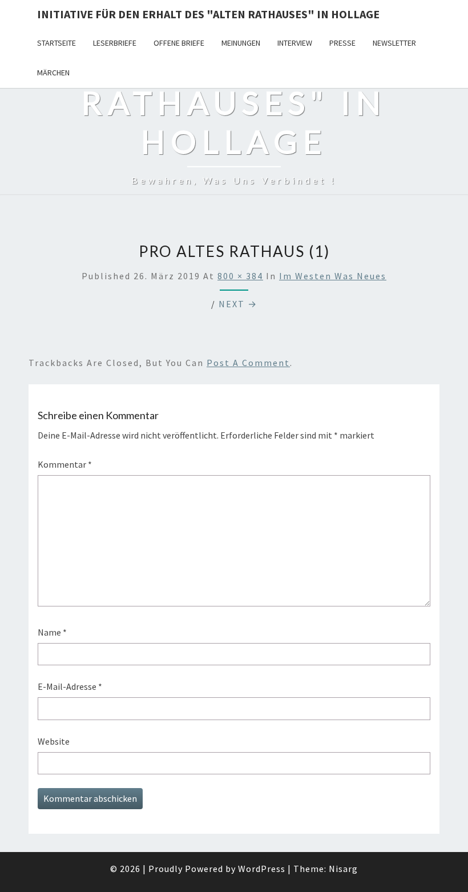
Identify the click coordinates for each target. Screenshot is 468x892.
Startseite (56, 43)
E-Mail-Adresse (70, 686)
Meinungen (240, 43)
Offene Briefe (179, 43)
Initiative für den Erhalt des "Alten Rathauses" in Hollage (208, 14)
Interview (294, 43)
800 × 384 (240, 276)
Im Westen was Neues (332, 276)
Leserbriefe (114, 43)
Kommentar (65, 464)
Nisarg (343, 868)
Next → (238, 304)
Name (52, 632)
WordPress (261, 868)
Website (54, 741)
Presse (342, 43)
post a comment (248, 362)
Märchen (53, 72)
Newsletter (394, 43)
